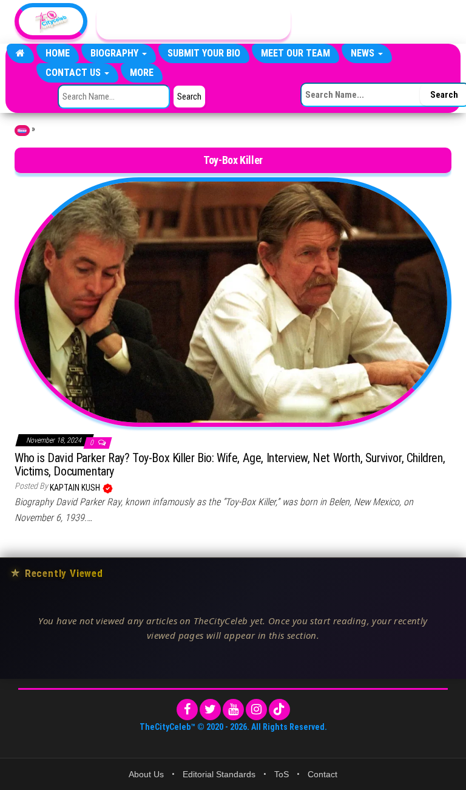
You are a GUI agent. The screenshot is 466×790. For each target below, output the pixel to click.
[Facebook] (187, 709)
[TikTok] (279, 709)
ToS (281, 774)
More (142, 72)
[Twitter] (210, 709)
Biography (115, 53)
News (364, 53)
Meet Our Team (295, 53)
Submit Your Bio (203, 53)
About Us (146, 774)
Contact (322, 774)
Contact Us (74, 72)
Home (58, 53)
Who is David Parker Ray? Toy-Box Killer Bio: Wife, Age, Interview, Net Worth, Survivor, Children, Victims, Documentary (230, 464)
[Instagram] (256, 709)
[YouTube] (233, 709)
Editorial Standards (219, 774)
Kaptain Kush (76, 487)
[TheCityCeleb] (20, 53)
